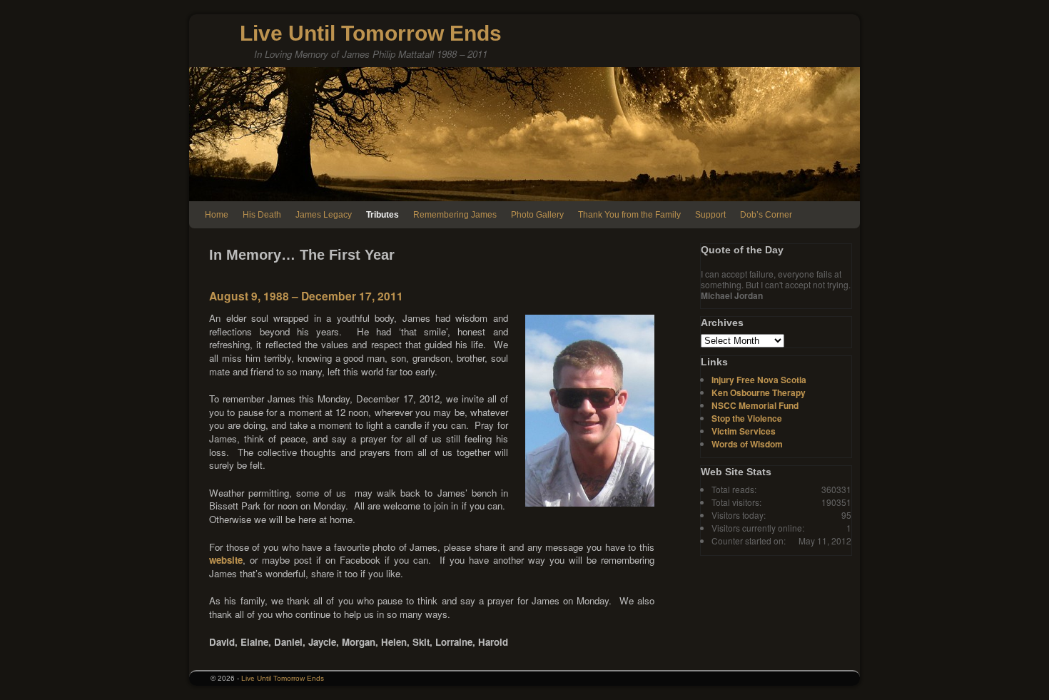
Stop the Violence (746, 418)
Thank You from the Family (629, 215)
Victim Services (743, 431)
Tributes (382, 215)
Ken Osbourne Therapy (758, 392)
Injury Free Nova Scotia (758, 379)
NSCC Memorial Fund (755, 405)
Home (216, 215)
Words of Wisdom (747, 443)
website (226, 560)
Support (710, 215)
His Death (262, 215)
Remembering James (455, 215)
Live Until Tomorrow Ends (371, 33)
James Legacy (323, 215)
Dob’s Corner (766, 215)
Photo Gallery (537, 215)
